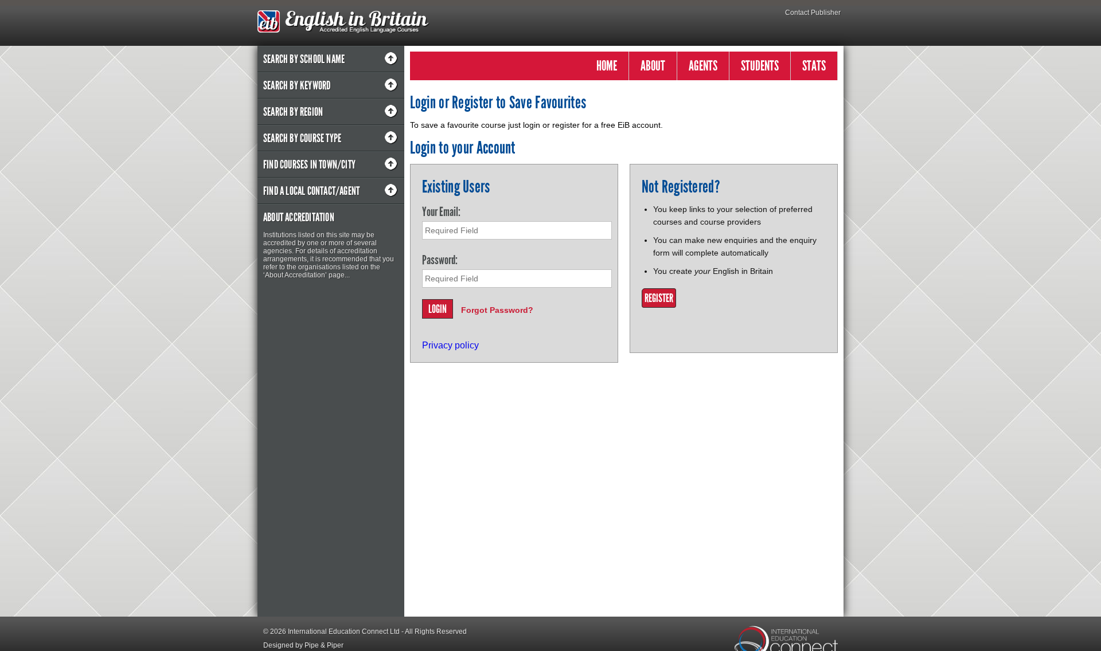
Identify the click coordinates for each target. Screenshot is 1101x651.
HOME (606, 65)
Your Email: (441, 211)
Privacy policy (450, 345)
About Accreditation (298, 217)
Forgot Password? (497, 310)
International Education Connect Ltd (344, 632)
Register (659, 298)
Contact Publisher (813, 13)
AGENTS (703, 65)
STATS (814, 65)
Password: (440, 260)
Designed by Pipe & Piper (303, 645)
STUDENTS (760, 65)
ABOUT (653, 65)
